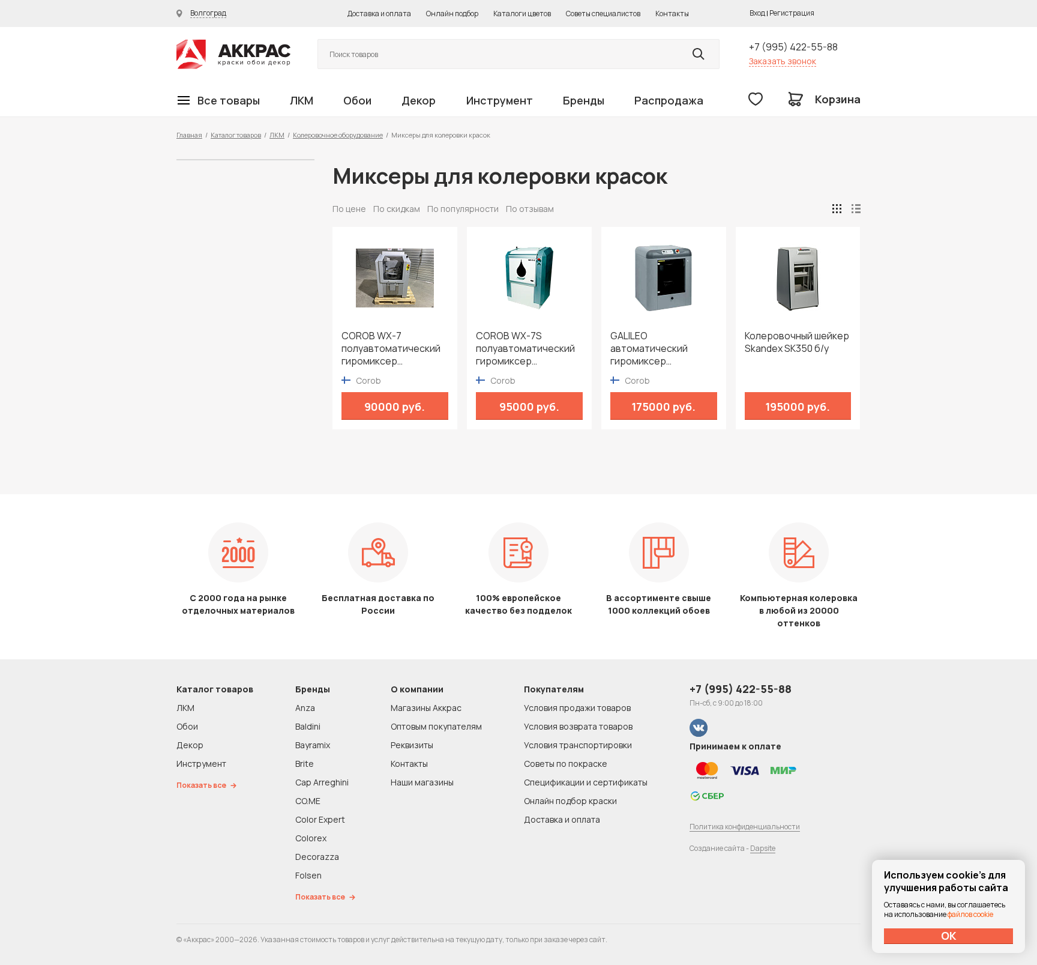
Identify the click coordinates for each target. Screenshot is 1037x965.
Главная (189, 134)
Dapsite (762, 848)
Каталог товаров (236, 134)
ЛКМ (301, 100)
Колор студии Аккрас (233, 54)
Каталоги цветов (522, 13)
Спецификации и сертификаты (586, 782)
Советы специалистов (603, 13)
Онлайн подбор (452, 13)
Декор (418, 100)
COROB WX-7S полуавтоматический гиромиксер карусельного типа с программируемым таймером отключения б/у (529, 349)
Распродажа (668, 100)
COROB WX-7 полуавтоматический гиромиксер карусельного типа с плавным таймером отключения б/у (390, 349)
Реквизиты (412, 745)
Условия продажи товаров (577, 707)
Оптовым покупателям (436, 726)
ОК (949, 935)
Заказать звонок (782, 61)
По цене (349, 208)
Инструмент (499, 100)
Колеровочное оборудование (338, 134)
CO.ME (307, 800)
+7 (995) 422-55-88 (793, 46)
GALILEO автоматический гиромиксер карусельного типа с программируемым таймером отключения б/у (663, 349)
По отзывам (530, 208)
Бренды (583, 100)
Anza (305, 707)
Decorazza (317, 856)
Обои (357, 100)
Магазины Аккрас (426, 707)
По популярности (463, 208)
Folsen (308, 875)
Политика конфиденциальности (745, 826)
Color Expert (320, 819)
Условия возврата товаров (578, 726)
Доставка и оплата (379, 13)
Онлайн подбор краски (570, 800)
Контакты (672, 13)
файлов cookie (970, 914)
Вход (757, 13)
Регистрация (791, 13)
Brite (304, 763)
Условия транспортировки (578, 745)
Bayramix (312, 745)
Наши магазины (422, 782)
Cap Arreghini (322, 782)
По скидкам (396, 208)
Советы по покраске (565, 763)
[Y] (698, 54)
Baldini (307, 726)
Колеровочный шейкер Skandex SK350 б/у (797, 342)
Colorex (310, 838)
